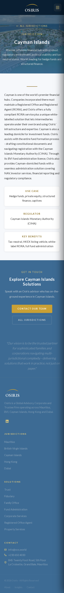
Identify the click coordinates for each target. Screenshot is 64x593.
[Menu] (57, 7)
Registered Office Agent (18, 522)
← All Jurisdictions (31, 25)
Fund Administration (15, 509)
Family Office (11, 502)
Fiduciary (9, 496)
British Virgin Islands (16, 448)
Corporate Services (15, 516)
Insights (18, 587)
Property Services (14, 529)
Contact (30, 587)
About (7, 587)
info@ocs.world (17, 549)
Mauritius (9, 441)
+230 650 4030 (16, 555)
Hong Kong (10, 461)
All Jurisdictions (32, 319)
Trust (7, 489)
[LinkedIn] (7, 421)
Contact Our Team (32, 308)
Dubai (7, 468)
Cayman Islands (13, 455)
